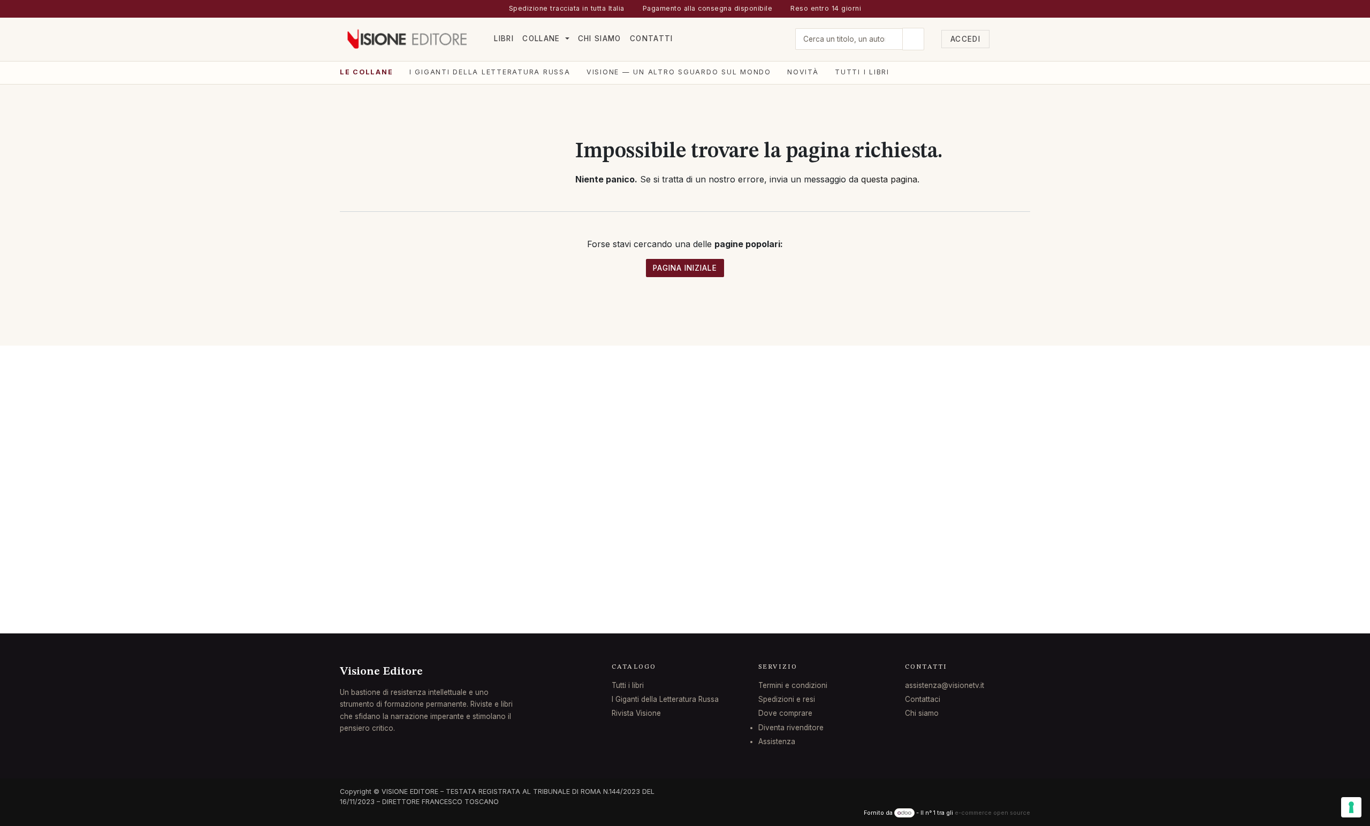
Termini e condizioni (792, 685)
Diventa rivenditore (791, 727)
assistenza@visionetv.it (944, 685)
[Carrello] (1022, 39)
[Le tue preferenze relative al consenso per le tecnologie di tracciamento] (1351, 807)
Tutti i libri (862, 72)
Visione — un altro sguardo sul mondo (679, 72)
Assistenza (776, 741)
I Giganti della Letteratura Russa (489, 72)
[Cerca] (913, 39)
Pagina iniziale (685, 268)
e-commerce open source (992, 812)
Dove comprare (785, 713)
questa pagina (889, 179)
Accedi (965, 39)
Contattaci (922, 699)
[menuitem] (504, 39)
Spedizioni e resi (786, 699)
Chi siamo (922, 713)
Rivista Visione (636, 713)
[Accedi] (1002, 39)
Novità (802, 72)
